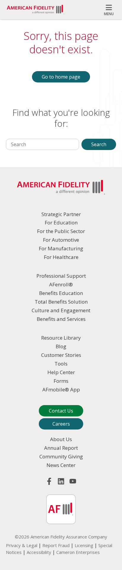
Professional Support (61, 275)
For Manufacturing (61, 248)
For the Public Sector (61, 231)
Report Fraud (56, 545)
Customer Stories (61, 355)
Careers (61, 424)
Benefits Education (61, 293)
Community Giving (61, 456)
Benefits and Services (61, 319)
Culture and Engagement (61, 310)
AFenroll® (61, 284)
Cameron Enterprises (78, 552)
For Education (61, 222)
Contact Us (61, 410)
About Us (61, 439)
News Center (61, 465)
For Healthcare (61, 257)
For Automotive (61, 239)
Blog (61, 346)
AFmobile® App (61, 389)
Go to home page (61, 77)
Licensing (84, 545)
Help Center (61, 372)
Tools (61, 363)
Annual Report (61, 447)
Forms (61, 380)
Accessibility (39, 552)
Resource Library (61, 337)
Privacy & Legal (21, 545)
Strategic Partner (61, 214)
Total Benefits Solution (61, 301)
